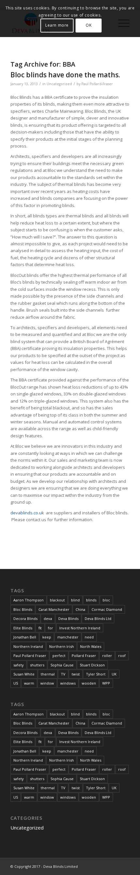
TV (63, 674)
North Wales (90, 646)
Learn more (57, 25)
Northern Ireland (28, 646)
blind (75, 600)
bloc (106, 600)
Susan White (24, 674)
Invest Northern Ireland (79, 627)
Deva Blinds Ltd (98, 618)
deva (48, 618)
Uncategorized (59, 84)
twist (76, 674)
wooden (89, 683)
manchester (67, 637)
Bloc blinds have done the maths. (65, 74)
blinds (91, 600)
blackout (57, 600)
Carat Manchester (53, 609)
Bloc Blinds (22, 609)
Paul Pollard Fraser (29, 655)
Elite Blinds (22, 627)
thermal (48, 674)
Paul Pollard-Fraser (97, 84)
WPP (106, 683)
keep (46, 637)
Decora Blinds (25, 618)
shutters (37, 665)
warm (29, 683)
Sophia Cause (62, 665)
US (15, 683)
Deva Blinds (68, 618)
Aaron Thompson (28, 600)
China (80, 609)
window (47, 683)
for (50, 627)
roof (122, 655)
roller (107, 655)
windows (68, 683)
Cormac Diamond (106, 609)
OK (88, 25)
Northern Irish (61, 646)
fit (40, 627)
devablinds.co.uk (27, 513)
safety (18, 665)
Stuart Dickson (92, 665)
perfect (58, 655)
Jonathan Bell (24, 637)
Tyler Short (95, 674)
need (89, 637)
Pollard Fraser (84, 655)
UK (114, 674)
